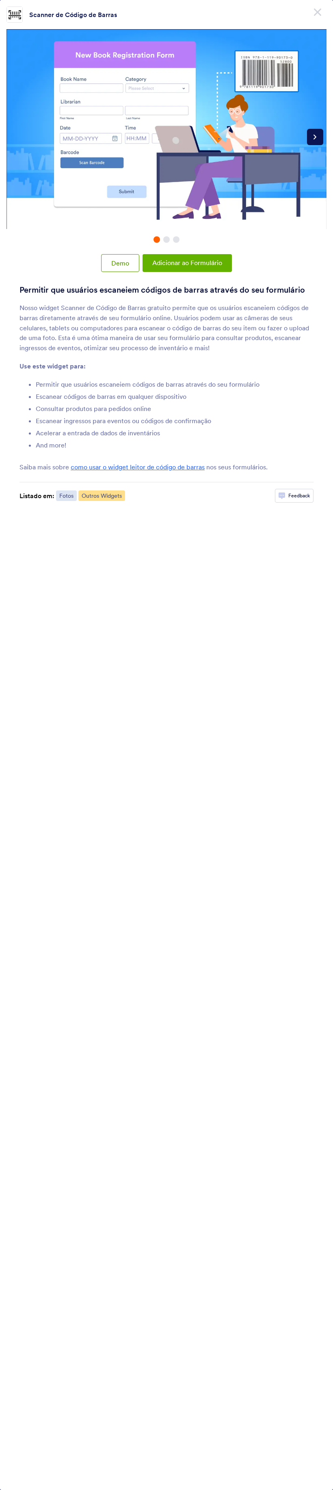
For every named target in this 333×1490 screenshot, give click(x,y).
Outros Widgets (102, 495)
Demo (120, 263)
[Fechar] (318, 12)
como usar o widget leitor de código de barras (138, 467)
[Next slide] (315, 137)
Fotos (66, 495)
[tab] (157, 239)
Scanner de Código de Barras (73, 15)
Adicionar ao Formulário (187, 263)
